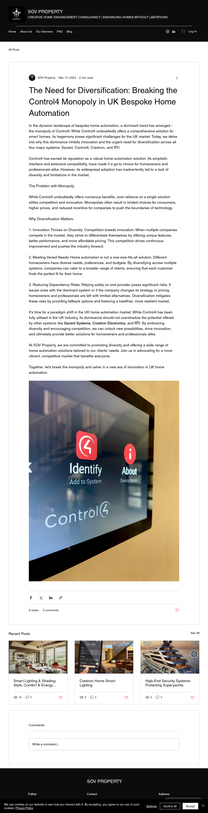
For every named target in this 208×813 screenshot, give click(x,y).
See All (195, 633)
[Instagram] (168, 31)
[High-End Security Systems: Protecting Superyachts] (170, 657)
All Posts (14, 49)
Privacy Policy (24, 808)
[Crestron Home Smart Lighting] (104, 657)
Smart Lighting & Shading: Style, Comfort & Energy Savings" (35, 683)
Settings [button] (151, 806)
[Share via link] (61, 598)
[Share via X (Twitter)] (41, 598)
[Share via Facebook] (31, 598)
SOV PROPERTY (45, 11)
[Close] (203, 806)
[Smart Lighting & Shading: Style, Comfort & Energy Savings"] (38, 657)
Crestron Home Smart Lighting (97, 683)
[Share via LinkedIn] (51, 598)
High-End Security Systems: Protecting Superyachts (168, 683)
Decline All (170, 806)
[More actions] (176, 77)
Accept (190, 806)
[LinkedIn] (174, 31)
